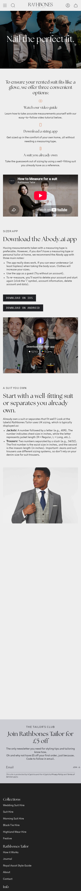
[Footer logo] (17, 789)
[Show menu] (5, 5)
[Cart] (76, 5)
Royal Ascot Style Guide (17, 865)
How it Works (10, 852)
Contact (7, 879)
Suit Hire (8, 812)
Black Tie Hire (11, 825)
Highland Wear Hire (14, 832)
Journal (7, 859)
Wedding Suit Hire (13, 805)
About (6, 872)
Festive (7, 838)
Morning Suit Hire (13, 818)
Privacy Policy (57, 774)
